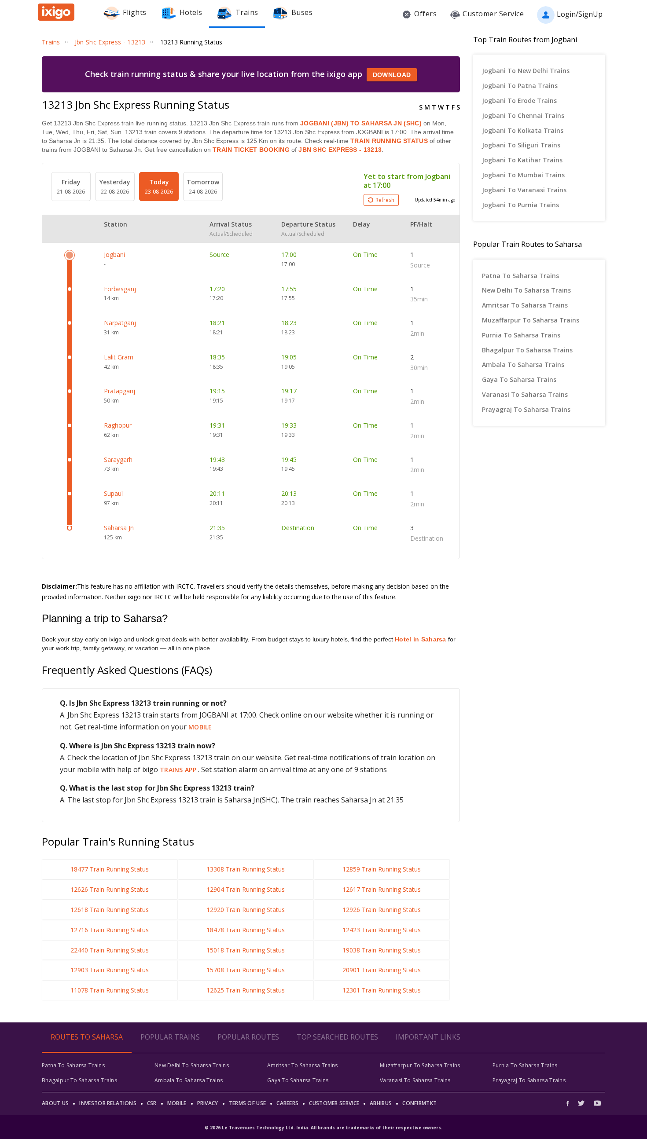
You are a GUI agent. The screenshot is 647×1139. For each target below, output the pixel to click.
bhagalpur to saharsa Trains (527, 350)
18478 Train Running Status (245, 930)
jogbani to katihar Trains (522, 160)
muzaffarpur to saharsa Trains (530, 320)
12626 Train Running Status (109, 889)
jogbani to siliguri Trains (521, 145)
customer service (334, 1103)
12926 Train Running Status (381, 909)
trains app (179, 769)
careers (287, 1103)
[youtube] (597, 1103)
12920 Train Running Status (245, 909)
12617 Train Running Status (381, 889)
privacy (207, 1103)
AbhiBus (381, 1103)
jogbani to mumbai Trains (523, 175)
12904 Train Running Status (245, 889)
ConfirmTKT (419, 1103)
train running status (389, 140)
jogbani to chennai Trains (523, 115)
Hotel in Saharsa (420, 639)
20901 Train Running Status (381, 970)
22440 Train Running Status (109, 950)
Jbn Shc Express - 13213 (339, 149)
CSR (152, 1103)
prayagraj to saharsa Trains (526, 409)
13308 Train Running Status (245, 869)
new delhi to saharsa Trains (526, 290)
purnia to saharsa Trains (521, 335)
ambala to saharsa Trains (523, 364)
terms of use (247, 1103)
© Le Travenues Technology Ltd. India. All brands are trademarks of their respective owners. (323, 1127)
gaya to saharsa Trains (519, 379)
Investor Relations (107, 1103)
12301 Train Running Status (381, 990)
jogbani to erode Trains (519, 100)
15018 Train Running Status (245, 950)
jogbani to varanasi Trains (524, 190)
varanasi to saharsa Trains (525, 394)
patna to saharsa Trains (520, 275)
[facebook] (569, 1103)
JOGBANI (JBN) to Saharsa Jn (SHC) (361, 123)
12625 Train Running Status (245, 990)
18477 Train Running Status (109, 869)
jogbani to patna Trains (520, 85)
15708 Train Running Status (245, 970)
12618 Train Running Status (109, 909)
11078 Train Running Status (109, 990)
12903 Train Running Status (109, 970)
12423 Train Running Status (381, 930)
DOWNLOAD (392, 74)
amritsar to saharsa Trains (525, 305)
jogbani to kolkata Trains (522, 130)
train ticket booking (251, 149)
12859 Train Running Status (381, 869)
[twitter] (581, 1103)
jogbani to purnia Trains (520, 205)
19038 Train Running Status (381, 950)
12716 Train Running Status (109, 930)
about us (55, 1103)
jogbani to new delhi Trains (526, 70)
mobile (200, 727)
